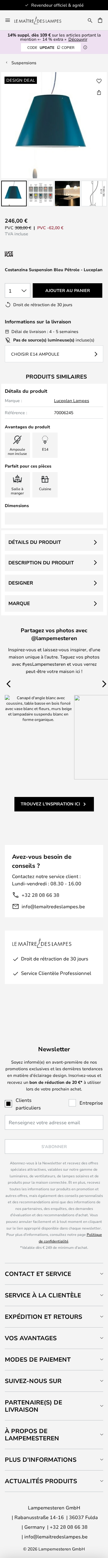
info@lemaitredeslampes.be (53, 906)
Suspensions (23, 62)
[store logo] (41, 20)
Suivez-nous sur (33, 1381)
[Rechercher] (90, 20)
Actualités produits (41, 1481)
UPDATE (50, 47)
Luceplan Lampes (71, 400)
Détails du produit (34, 542)
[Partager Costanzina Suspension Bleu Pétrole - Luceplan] (99, 92)
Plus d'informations (40, 1459)
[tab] (54, 1273)
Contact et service (38, 1274)
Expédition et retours (43, 1316)
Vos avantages (31, 1338)
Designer (20, 582)
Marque (19, 603)
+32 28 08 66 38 (40, 895)
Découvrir (77, 39)
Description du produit (41, 562)
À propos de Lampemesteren (32, 1434)
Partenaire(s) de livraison (33, 1406)
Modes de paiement (38, 1359)
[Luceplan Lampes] (37, 254)
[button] (14, 193)
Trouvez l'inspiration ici (50, 804)
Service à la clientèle (43, 1295)
